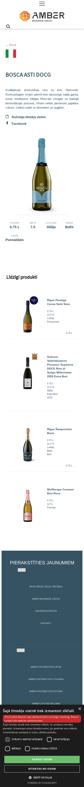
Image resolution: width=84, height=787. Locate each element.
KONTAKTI (46, 623)
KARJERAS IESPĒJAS (46, 611)
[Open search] (8, 26)
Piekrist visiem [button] (42, 759)
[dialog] (42, 746)
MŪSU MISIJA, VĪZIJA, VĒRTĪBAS (45, 586)
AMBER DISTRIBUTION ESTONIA (46, 691)
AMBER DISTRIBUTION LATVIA (45, 667)
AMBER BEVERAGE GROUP (46, 599)
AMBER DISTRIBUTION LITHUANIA (46, 679)
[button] (42, 777)
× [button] (79, 708)
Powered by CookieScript (42, 782)
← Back (10, 45)
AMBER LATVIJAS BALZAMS (46, 703)
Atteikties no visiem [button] (42, 768)
